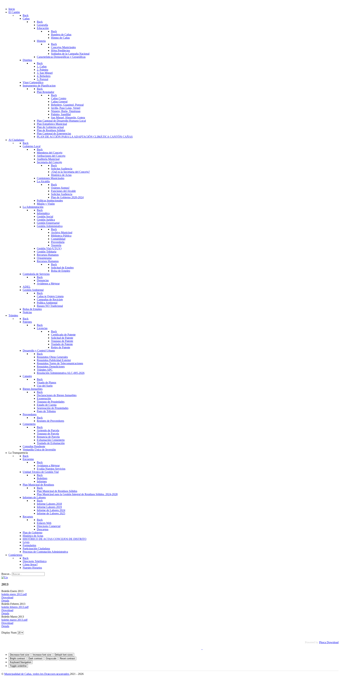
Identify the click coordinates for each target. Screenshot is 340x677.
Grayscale (51, 658)
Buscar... (6, 573)
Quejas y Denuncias (150, 648)
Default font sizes (64, 654)
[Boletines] (4, 577)
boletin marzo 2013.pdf (14, 619)
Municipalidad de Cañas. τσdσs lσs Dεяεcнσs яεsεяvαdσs (37, 673)
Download (7, 597)
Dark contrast (35, 658)
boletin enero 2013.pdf (14, 594)
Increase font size (42, 654)
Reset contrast (67, 658)
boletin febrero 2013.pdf (15, 607)
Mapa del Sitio (172, 648)
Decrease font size (19, 654)
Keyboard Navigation (20, 662)
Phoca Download (329, 642)
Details (5, 600)
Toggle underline (18, 666)
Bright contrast (17, 658)
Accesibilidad (192, 648)
